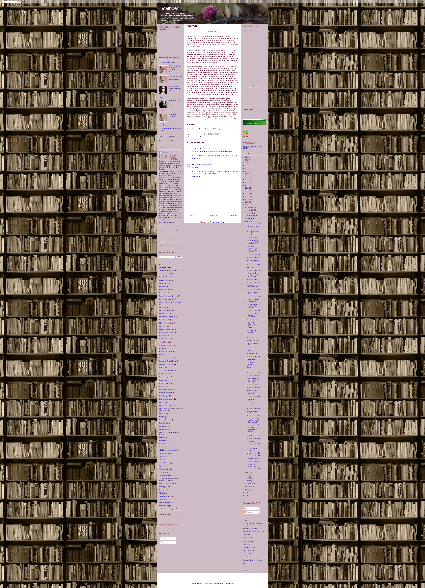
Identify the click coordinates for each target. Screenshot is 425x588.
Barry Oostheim (164, 277)
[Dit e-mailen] (209, 134)
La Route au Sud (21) (253, 384)
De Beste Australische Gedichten (170, 302)
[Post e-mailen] (205, 134)
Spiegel (161, 466)
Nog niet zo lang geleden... (251, 331)
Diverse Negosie (248, 541)
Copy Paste (163, 286)
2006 (247, 495)
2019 (247, 177)
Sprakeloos (250, 441)
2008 (247, 490)
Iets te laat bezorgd (252, 340)
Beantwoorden (196, 158)
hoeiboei (169, 8)
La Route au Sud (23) (253, 373)
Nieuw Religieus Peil (165, 405)
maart (249, 481)
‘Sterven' (249, 367)
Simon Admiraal (164, 453)
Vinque (161, 493)
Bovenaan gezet (164, 280)
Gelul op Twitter (164, 339)
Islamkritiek (163, 367)
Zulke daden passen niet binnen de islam (252, 448)
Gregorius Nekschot (165, 351)
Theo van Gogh (164, 469)
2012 (247, 196)
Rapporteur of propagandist (251, 465)
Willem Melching (164, 506)
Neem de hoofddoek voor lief (252, 434)
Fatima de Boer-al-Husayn (167, 332)
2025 (247, 160)
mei (248, 475)
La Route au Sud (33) (253, 270)
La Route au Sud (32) (253, 279)
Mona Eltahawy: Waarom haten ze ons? (174, 88)
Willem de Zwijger (165, 502)
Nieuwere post (192, 215)
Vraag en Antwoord (165, 496)
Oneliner (162, 417)
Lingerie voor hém (252, 370)
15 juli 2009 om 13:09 (204, 148)
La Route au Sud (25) (253, 348)
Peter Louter (163, 429)
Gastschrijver (163, 336)
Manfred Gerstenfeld (165, 393)
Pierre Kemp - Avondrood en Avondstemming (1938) (252, 325)
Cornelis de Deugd (165, 290)
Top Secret (162, 472)
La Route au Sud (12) (253, 456)
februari (249, 483)
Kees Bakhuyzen (164, 377)
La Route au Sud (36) (253, 254)
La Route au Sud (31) (253, 282)
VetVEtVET (246, 563)
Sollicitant (162, 459)
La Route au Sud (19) (253, 396)
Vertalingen (162, 487)
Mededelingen (163, 396)
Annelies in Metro (165, 267)
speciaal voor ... (164, 463)
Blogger (231, 583)
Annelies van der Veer (166, 270)
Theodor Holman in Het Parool (252, 560)
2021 (247, 171)
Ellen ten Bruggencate (166, 329)
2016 (247, 185)
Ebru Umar (162, 326)
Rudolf (194, 164)
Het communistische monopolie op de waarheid (253, 242)
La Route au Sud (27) (253, 319)
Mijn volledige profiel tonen (167, 222)
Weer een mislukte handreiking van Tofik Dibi (252, 391)
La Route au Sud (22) (253, 375)
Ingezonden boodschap (166, 358)
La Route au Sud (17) (253, 416)
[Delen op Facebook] (215, 134)
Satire (161, 444)
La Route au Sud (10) (253, 469)
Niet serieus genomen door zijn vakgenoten (253, 315)
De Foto (161, 307)
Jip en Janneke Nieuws (166, 370)
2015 (247, 188)
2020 (247, 174)
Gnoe (161, 348)
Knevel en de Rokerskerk (250, 400)
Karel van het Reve (249, 550)
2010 (247, 202)
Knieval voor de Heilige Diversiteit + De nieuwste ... (252, 274)
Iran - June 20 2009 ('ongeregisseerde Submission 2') (252, 420)
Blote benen (250, 335)
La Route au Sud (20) (253, 387)
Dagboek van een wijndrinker (168, 296)
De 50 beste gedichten (166, 299)
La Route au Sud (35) (253, 257)
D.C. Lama (162, 293)
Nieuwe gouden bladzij (167, 62)
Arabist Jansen (164, 274)
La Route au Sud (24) (253, 356)
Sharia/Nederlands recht (167, 450)
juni (248, 472)
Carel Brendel (163, 283)
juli (248, 221)
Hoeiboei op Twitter (249, 547)
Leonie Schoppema (165, 383)
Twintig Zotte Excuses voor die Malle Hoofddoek (169, 479)
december (250, 207)
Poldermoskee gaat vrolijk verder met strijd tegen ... (252, 380)
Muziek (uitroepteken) (166, 399)
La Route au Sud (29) (253, 297)
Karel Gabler (163, 374)
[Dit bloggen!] (211, 134)
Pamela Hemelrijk (165, 420)
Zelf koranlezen (165, 125)
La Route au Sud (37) (253, 237)
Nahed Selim (163, 402)
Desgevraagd (163, 313)
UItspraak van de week (166, 483)
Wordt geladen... (248, 30)
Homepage (213, 215)
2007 (247, 493)
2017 (247, 182)
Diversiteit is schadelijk (172, 115)
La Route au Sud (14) (253, 444)
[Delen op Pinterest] (217, 134)
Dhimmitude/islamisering (167, 317)
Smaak (161, 97)
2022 (247, 168)
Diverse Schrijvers (201, 137)
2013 (247, 194)
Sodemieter (163, 456)
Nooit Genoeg (163, 413)
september (250, 216)
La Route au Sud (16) (253, 425)
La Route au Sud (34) (253, 264)
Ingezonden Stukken (166, 364)
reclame (161, 437)
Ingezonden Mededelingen (167, 361)
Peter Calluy (163, 426)
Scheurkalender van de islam (168, 447)
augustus (250, 218)
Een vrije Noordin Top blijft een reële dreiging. (253, 305)
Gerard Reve (163, 342)
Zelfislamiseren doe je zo (167, 509)
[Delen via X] (213, 134)
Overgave (249, 267)
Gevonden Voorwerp (165, 345)
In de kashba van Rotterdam (252, 412)
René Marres (163, 440)
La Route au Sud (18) (253, 408)
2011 (247, 199)
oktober (249, 213)
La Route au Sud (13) (253, 453)
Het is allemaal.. (165, 111)
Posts (164, 539)
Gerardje (249, 350)
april (248, 478)
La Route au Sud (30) (253, 289)
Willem (194, 148)
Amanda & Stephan (252, 459)
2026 (247, 157)
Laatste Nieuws (164, 380)
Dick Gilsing (163, 320)
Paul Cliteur (163, 423)
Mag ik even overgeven (166, 389)
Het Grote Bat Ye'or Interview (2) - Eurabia (252, 429)
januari (249, 486)
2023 (247, 165)
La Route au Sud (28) (253, 310)
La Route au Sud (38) (253, 224)
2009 (247, 205)
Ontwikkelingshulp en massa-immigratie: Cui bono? (174, 68)
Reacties (165, 542)
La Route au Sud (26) (253, 338)
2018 (247, 179)
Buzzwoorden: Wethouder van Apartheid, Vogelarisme (252, 361)
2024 (247, 163)
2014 (247, 191)
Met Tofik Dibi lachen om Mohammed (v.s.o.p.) (253, 232)
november (250, 210)
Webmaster (163, 499)
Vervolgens (162, 490)
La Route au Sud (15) (253, 438)
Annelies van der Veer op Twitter (253, 531)
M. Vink (161, 386)
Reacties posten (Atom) (217, 222)
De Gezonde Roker (249, 538)
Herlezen (162, 355)
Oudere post (233, 215)
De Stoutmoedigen (165, 310)
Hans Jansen (247, 544)
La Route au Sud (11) (253, 461)
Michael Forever (251, 353)
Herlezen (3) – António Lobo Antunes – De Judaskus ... (251, 249)
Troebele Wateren (165, 475)
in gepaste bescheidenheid (252, 286)
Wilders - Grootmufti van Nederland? (252, 300)
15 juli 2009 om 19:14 (204, 164)
